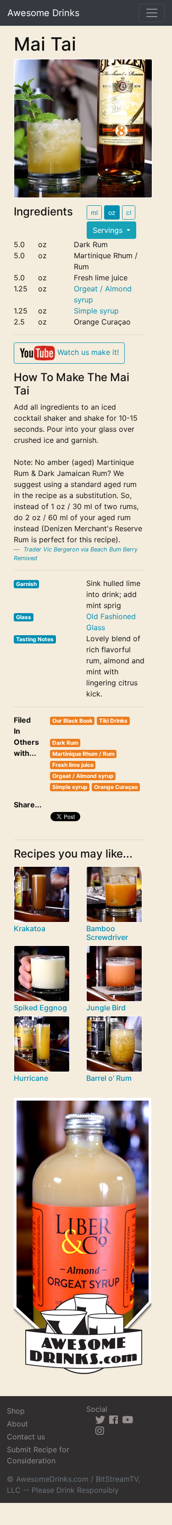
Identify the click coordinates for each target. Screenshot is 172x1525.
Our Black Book (72, 720)
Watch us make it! (87, 352)
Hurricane (31, 1078)
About (17, 1423)
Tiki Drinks (113, 720)
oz (112, 212)
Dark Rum (65, 742)
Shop (16, 1410)
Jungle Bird (106, 1007)
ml (94, 212)
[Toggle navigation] (152, 13)
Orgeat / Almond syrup (83, 775)
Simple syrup (96, 310)
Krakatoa (29, 928)
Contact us (26, 1436)
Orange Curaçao (116, 786)
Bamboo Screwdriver (107, 933)
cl (128, 212)
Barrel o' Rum (109, 1078)
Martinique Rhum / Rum (83, 753)
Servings (109, 230)
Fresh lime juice (73, 764)
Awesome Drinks (43, 12)
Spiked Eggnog (40, 1007)
